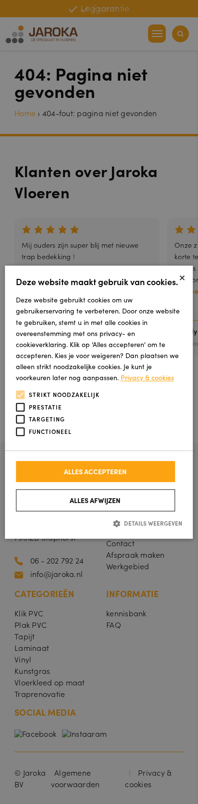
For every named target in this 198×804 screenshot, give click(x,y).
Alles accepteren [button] (95, 472)
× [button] (182, 276)
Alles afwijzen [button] (95, 500)
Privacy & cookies (147, 377)
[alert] (99, 402)
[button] (99, 523)
